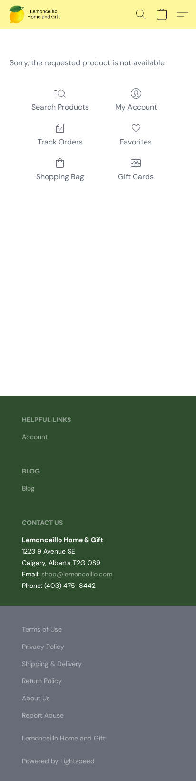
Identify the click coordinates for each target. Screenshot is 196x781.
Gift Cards (136, 177)
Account (35, 436)
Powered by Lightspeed (58, 761)
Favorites (136, 142)
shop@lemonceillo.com (76, 574)
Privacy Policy (43, 646)
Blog (28, 488)
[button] (36, 14)
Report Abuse (43, 715)
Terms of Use (42, 629)
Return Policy (42, 681)
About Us (36, 698)
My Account (136, 107)
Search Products (60, 107)
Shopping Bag (60, 177)
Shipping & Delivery (52, 663)
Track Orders (60, 142)
